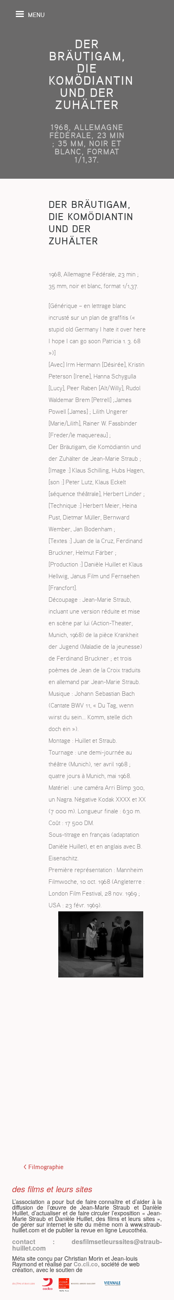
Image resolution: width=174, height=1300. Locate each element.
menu (36, 14)
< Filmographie (43, 1167)
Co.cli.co (86, 1264)
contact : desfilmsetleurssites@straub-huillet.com (87, 1245)
